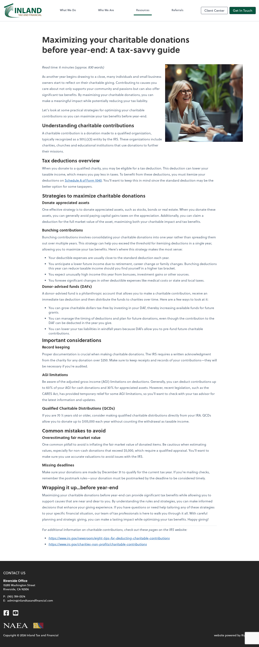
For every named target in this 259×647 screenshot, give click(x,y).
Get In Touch (242, 10)
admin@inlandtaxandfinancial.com (30, 600)
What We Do (68, 10)
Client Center (214, 10)
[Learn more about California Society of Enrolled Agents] (38, 625)
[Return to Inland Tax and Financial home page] (22, 10)
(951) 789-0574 (16, 596)
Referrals (177, 10)
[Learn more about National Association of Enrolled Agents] (15, 625)
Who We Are (106, 10)
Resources (142, 10)
